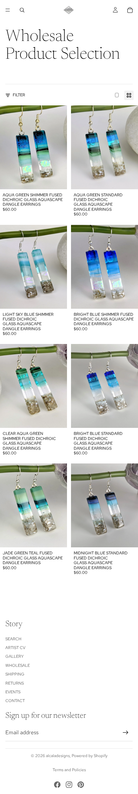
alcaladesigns (58, 755)
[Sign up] (126, 733)
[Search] (22, 10)
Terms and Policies (69, 770)
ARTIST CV (15, 647)
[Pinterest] (81, 785)
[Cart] (130, 10)
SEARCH (13, 639)
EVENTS (12, 692)
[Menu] (7, 10)
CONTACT (15, 701)
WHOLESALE (17, 665)
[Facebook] (57, 785)
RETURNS (14, 683)
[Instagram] (69, 785)
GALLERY (14, 656)
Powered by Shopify (90, 755)
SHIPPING (14, 674)
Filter (19, 95)
